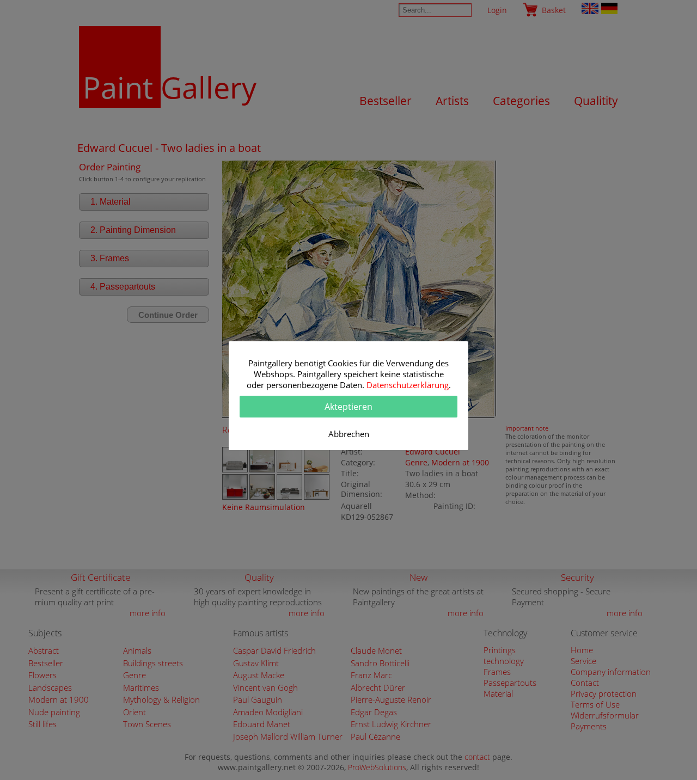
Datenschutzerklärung (407, 384)
